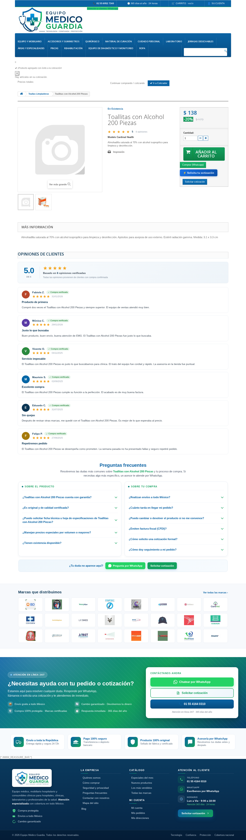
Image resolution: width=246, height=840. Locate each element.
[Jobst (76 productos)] (83, 636)
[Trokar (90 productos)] (162, 620)
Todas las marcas (141, 792)
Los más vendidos (141, 787)
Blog (83, 808)
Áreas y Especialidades (31, 48)
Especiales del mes (142, 777)
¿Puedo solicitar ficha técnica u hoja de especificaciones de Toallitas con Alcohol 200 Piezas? (65, 520)
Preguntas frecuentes (95, 792)
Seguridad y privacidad (96, 787)
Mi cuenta (136, 807)
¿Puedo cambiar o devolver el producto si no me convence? (166, 518)
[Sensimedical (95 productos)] (83, 620)
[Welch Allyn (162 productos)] (83, 604)
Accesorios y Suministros (63, 41)
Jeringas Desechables (200, 41)
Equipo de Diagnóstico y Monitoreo (111, 48)
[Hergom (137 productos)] (162, 604)
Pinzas (55, 48)
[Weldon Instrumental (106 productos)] (215, 604)
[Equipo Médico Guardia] (32, 778)
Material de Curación (118, 41)
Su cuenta (218, 3)
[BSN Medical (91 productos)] (136, 620)
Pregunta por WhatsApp (127, 565)
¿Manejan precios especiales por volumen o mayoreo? (57, 532)
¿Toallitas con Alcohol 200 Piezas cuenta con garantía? (57, 497)
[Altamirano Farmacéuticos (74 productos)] (136, 636)
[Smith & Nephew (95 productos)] (57, 620)
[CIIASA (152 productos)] (136, 604)
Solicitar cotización (162, 565)
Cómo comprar (91, 782)
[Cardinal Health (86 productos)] (189, 620)
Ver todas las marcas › (215, 592)
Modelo (112, 137)
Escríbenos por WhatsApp (203, 791)
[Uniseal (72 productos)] (162, 636)
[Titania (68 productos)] (215, 636)
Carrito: (184, 3)
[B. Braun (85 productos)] (215, 620)
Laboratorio (174, 41)
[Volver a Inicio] (21, 94)
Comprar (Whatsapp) (193, 164)
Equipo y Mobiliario (30, 41)
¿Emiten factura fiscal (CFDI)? (148, 528)
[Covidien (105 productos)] (30, 620)
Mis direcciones (140, 818)
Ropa (142, 48)
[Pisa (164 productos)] (57, 604)
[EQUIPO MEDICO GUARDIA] (51, 19)
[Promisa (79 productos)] (57, 636)
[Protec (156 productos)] (109, 604)
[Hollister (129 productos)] (189, 604)
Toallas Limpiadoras (38, 94)
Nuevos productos (141, 782)
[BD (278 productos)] (30, 604)
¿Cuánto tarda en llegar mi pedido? (151, 507)
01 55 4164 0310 (196, 781)
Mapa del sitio (91, 803)
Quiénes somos (91, 777)
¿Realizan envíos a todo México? (149, 497)
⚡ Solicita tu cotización (198, 172)
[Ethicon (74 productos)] (109, 636)
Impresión (118, 152)
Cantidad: (188, 132)
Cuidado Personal (149, 41)
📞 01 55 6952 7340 (103, 3)
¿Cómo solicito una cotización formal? (153, 539)
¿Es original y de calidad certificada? (46, 507)
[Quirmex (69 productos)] (189, 636)
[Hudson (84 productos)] (30, 636)
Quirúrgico (92, 41)
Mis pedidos (138, 812)
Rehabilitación (73, 48)
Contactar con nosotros (96, 797)
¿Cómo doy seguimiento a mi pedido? (152, 549)
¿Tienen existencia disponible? (42, 542)
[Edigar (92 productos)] (109, 620)
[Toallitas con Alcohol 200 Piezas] (26, 202)
